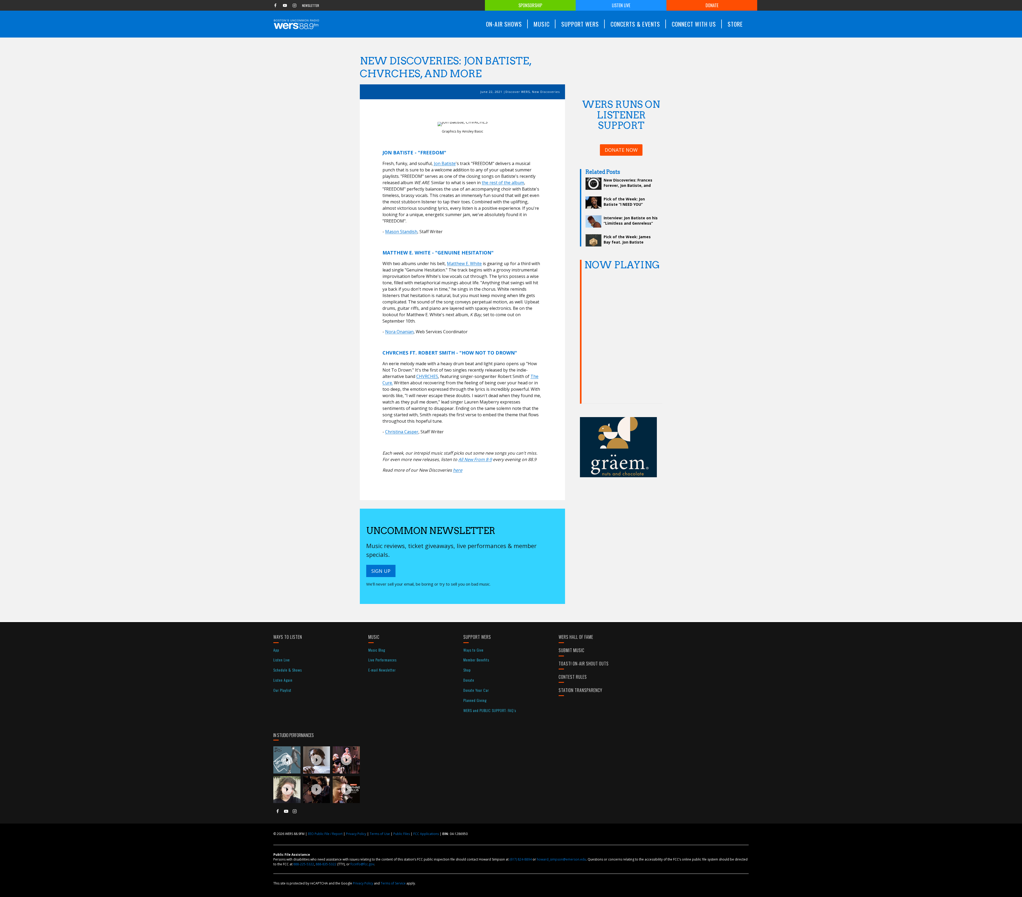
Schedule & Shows (287, 670)
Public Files (401, 834)
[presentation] (286, 759)
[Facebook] (275, 5)
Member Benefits (476, 660)
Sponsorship (530, 5)
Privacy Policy (356, 834)
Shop (467, 670)
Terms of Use (380, 834)
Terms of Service (393, 883)
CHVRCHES (427, 376)
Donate (712, 5)
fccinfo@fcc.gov (362, 864)
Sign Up (380, 571)
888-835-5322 (326, 864)
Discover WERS (517, 92)
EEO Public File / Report (325, 834)
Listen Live (621, 5)
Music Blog (376, 650)
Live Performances (382, 660)
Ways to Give (473, 650)
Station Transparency (580, 690)
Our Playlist (282, 690)
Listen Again (282, 680)
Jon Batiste (445, 163)
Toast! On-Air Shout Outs (584, 663)
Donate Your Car (476, 690)
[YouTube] (285, 5)
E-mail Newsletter (382, 670)
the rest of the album (503, 183)
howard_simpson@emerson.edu (561, 859)
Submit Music (571, 650)
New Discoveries (546, 92)
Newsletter (310, 5)
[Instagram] (294, 5)
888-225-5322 (303, 864)
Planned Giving (475, 700)
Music (374, 637)
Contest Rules (573, 677)
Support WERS (477, 637)
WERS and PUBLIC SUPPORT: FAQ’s (489, 710)
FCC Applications (426, 834)
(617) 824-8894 (520, 859)
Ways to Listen (287, 637)
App (276, 650)
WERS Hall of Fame (576, 637)
